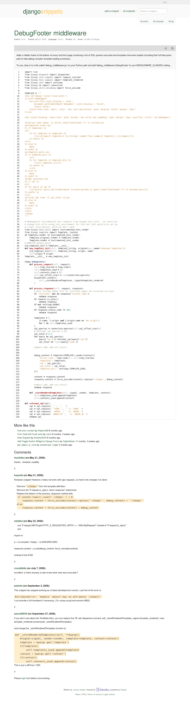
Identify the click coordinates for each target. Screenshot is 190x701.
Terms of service (94, 694)
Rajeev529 (43, 430)
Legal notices (109, 694)
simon (23, 39)
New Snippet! (23, 437)
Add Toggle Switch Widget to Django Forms (38, 441)
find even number (25, 430)
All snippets (129, 11)
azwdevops (45, 444)
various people (79, 689)
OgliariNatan (69, 441)
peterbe (18, 585)
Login (164, 2)
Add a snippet (112, 11)
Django (123, 689)
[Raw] (173, 48)
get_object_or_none (26, 444)
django (43, 11)
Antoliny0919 (40, 437)
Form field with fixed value (30, 434)
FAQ (84, 694)
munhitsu (19, 457)
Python (60, 39)
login (23, 678)
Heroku (102, 689)
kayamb (18, 475)
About (77, 694)
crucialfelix (20, 568)
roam (48, 434)
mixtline (18, 521)
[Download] (166, 48)
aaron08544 (20, 613)
